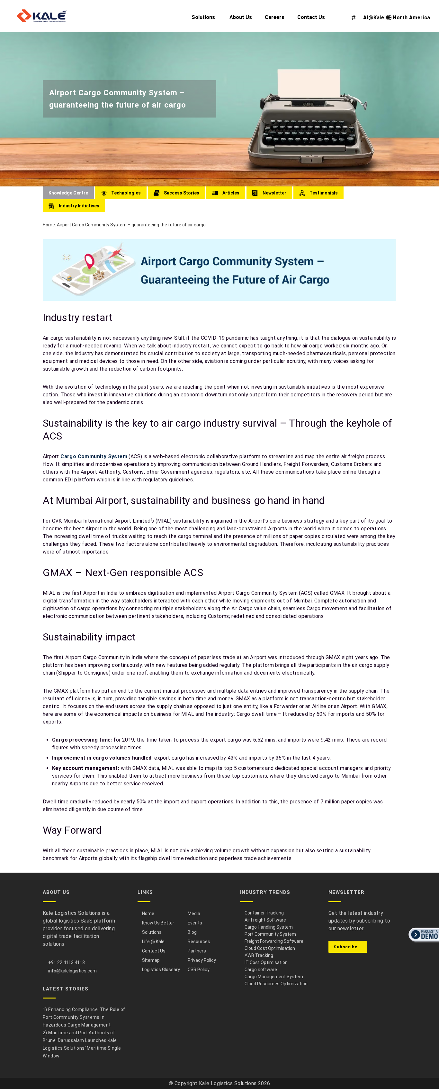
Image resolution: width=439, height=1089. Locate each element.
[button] (423, 943)
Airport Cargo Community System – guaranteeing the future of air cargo (131, 224)
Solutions (152, 932)
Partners (197, 950)
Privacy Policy (202, 960)
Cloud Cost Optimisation (270, 948)
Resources (199, 941)
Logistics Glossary (161, 969)
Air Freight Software (265, 920)
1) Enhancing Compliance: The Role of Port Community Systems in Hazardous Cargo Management (84, 1017)
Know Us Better (158, 922)
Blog (192, 932)
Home (49, 224)
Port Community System (270, 934)
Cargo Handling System (269, 927)
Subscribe (346, 946)
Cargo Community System (93, 456)
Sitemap (151, 960)
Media (194, 913)
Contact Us (154, 950)
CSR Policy (199, 969)
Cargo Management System (274, 976)
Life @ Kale (153, 941)
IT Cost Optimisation (266, 962)
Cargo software (261, 969)
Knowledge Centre (68, 192)
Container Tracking (264, 912)
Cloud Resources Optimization (276, 983)
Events (195, 922)
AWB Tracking (259, 955)
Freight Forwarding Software (274, 941)
